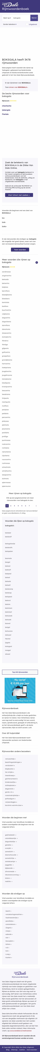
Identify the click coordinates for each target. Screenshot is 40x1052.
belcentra (5, 283)
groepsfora (6, 356)
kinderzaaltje (10, 782)
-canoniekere (10, 924)
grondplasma (7, 360)
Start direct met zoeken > (19, 195)
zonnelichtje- (10, 858)
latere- (7, 878)
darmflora (6, 325)
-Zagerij (8, 928)
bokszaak (8, 616)
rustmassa (6, 463)
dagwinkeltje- (10, 842)
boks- (4, 226)
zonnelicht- (9, 852)
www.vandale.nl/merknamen (21, 1031)
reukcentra (6, 444)
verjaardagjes (10, 802)
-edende (8, 934)
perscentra (6, 417)
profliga (5, 436)
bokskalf (8, 537)
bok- (4, 222)
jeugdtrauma (7, 375)
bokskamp (9, 589)
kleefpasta (6, 383)
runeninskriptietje (11, 795)
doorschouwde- (11, 855)
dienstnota (6, 329)
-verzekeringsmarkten (13, 914)
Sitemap (14, 1050)
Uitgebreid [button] (33, 24)
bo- (3, 218)
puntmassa (6, 440)
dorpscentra (6, 333)
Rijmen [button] (34, 18)
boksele (8, 581)
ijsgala (7, 643)
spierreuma (6, 486)
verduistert (9, 765)
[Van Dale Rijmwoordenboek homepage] (11, 5)
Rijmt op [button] (6, 18)
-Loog (7, 954)
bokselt (8, 585)
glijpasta (5, 348)
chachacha (6, 106)
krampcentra (7, 387)
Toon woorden (20, 250)
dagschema (6, 322)
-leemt (7, 911)
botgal (7, 627)
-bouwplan (9, 941)
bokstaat (8, 612)
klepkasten (9, 769)
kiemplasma (6, 379)
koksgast (8, 646)
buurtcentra (6, 310)
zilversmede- (10, 871)
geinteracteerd (11, 779)
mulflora (5, 406)
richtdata (5, 448)
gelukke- (8, 845)
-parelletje (9, 921)
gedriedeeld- (10, 835)
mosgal (8, 650)
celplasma (6, 314)
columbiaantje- (11, 838)
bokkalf (8, 570)
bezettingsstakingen (12, 762)
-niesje (7, 931)
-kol (6, 951)
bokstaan (8, 608)
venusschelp (9, 759)
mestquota (6, 402)
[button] (36, 262)
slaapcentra (6, 475)
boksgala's (9, 525)
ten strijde (9, 772)
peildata (5, 413)
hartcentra (6, 364)
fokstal (7, 639)
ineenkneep (9, 775)
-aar (6, 938)
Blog (7, 1050)
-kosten (8, 957)
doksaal (8, 635)
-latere (7, 944)
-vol (6, 948)
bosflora (5, 306)
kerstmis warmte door (13, 805)
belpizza (5, 287)
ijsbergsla (6, 110)
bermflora (6, 291)
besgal (7, 562)
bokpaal (8, 574)
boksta (7, 604)
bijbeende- (9, 868)
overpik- (8, 848)
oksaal (7, 654)
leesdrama (6, 394)
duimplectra (6, 337)
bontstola (5, 302)
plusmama (6, 429)
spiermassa (6, 482)
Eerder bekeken (9, 24)
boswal (7, 623)
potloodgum (9, 799)
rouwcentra (6, 459)
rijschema (5, 456)
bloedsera (6, 299)
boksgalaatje (10, 544)
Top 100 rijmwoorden (20, 672)
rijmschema (6, 452)
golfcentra (6, 352)
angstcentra (6, 276)
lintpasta (5, 398)
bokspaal (8, 597)
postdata (5, 433)
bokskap (8, 593)
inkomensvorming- (12, 875)
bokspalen (9, 551)
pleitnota (5, 425)
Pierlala (5, 114)
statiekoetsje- (10, 861)
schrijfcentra (6, 471)
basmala (8, 558)
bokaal (7, 566)
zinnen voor (18, 87)
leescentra (6, 390)
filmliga (5, 345)
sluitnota (5, 479)
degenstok (9, 789)
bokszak (8, 620)
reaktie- (8, 881)
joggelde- (8, 865)
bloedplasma (7, 295)
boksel (7, 577)
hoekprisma (6, 368)
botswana (9, 631)
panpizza (5, 410)
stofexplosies (10, 785)
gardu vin (8, 792)
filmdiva (5, 341)
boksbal (8, 533)
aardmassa (6, 272)
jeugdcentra (6, 371)
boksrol (8, 600)
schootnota (6, 467)
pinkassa (5, 421)
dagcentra (6, 318)
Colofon (22, 1050)
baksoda (5, 279)
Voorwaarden (32, 1050)
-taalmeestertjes (11, 918)
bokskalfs (8, 547)
